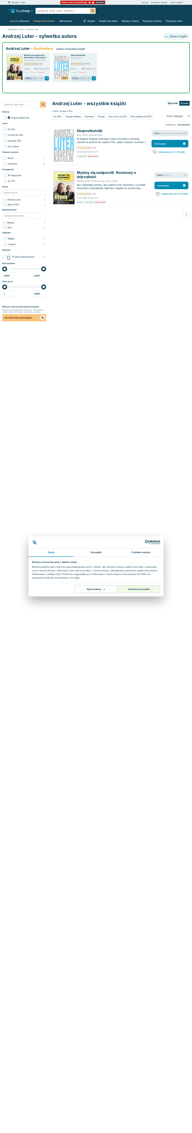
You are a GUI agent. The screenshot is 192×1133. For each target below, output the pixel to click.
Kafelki (174, 103)
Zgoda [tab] (51, 552)
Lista (185, 103)
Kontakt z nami (18, 2)
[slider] (4, 268)
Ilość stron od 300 (118, 116)
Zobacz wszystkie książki (70, 48)
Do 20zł (57, 116)
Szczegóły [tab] (96, 552)
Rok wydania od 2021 (141, 116)
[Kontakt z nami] (9, 2)
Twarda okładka (73, 116)
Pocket (101, 116)
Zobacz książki (177, 36)
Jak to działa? (176, 2)
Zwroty (145, 2)
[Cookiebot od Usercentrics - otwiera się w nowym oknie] (147, 542)
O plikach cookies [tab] (141, 552)
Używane (89, 116)
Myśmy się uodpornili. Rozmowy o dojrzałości (35, 56)
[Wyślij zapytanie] (92, 10)
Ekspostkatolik (78, 55)
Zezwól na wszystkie (139, 589)
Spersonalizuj (94, 589)
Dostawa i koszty (159, 2)
